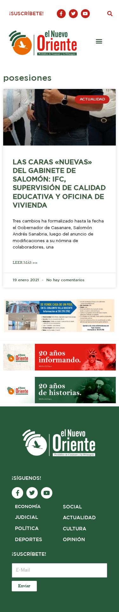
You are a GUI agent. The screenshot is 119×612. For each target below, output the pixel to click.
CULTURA (74, 529)
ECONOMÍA (28, 507)
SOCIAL (72, 507)
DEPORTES (28, 540)
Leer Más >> (25, 263)
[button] (110, 13)
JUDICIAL (26, 517)
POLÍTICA (27, 529)
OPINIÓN (74, 540)
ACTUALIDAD (79, 518)
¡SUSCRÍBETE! (26, 14)
